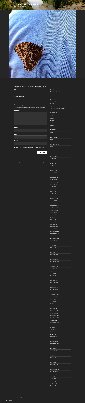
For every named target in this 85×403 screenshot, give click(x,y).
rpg (51, 139)
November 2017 (53, 177)
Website (16, 140)
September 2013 (53, 294)
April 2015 (52, 249)
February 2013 (53, 310)
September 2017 (53, 182)
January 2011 (53, 367)
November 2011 (53, 343)
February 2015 (53, 254)
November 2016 (53, 205)
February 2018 (53, 170)
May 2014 (52, 275)
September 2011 (53, 348)
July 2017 (52, 186)
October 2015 (53, 235)
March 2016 (52, 224)
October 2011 (53, 345)
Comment (17, 110)
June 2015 (52, 245)
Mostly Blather (53, 103)
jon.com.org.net (26, 4)
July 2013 (52, 299)
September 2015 (53, 238)
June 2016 (52, 217)
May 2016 (52, 219)
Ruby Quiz (52, 89)
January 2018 (53, 172)
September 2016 (53, 210)
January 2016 (53, 228)
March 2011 (52, 362)
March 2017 (52, 196)
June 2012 (52, 329)
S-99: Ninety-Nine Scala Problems (57, 91)
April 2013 (52, 306)
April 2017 (52, 193)
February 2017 (53, 198)
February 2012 (53, 336)
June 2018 (52, 161)
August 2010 (53, 374)
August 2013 (53, 296)
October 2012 (53, 320)
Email (16, 134)
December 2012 (53, 315)
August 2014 (53, 268)
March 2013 (52, 308)
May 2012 (52, 331)
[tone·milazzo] (53, 99)
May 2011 (52, 357)
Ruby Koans (52, 87)
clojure (51, 132)
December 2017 (53, 175)
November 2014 (53, 261)
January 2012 (53, 338)
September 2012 (53, 322)
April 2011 (52, 359)
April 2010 (52, 381)
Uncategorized (20, 96)
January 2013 (53, 313)
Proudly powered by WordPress (20, 397)
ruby (51, 141)
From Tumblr (52, 134)
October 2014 (53, 264)
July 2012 (52, 327)
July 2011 (52, 352)
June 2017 (52, 189)
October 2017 (53, 179)
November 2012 (53, 317)
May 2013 (52, 303)
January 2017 (53, 200)
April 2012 (52, 334)
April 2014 (52, 278)
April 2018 (52, 165)
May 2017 (52, 191)
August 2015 (53, 240)
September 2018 (53, 154)
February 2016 (53, 226)
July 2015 (52, 242)
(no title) (52, 115)
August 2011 (52, 350)
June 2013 (52, 301)
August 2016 (53, 212)
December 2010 (53, 369)
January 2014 (53, 285)
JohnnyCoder (53, 101)
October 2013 (53, 292)
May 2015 (52, 247)
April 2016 (52, 221)
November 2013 (53, 289)
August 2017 (53, 184)
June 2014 (52, 273)
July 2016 (52, 214)
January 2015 (53, 257)
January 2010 (53, 383)
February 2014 (53, 282)
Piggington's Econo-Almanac (56, 106)
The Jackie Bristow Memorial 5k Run (57, 108)
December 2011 (53, 341)
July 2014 (52, 271)
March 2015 (52, 252)
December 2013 (53, 287)
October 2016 (53, 207)
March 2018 (52, 168)
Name (16, 127)
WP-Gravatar (11, 400)
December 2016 (53, 203)
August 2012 (53, 324)
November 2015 (53, 233)
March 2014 (52, 280)
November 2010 (53, 371)
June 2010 (52, 378)
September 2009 (53, 385)
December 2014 (53, 259)
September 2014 (53, 266)
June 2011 (52, 355)
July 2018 (52, 158)
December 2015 (53, 231)
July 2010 (52, 376)
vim (51, 146)
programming (53, 137)
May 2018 (52, 163)
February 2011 (53, 364)
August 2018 (53, 156)
